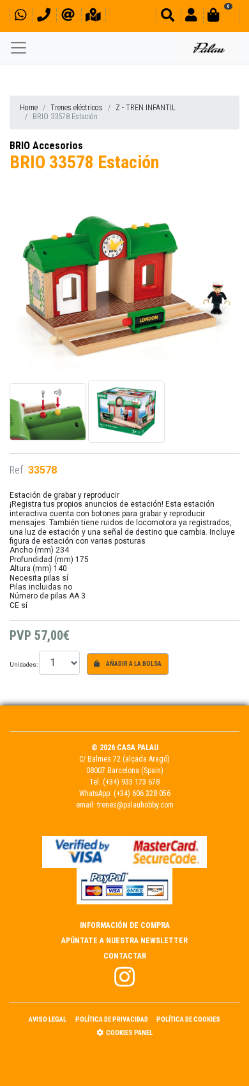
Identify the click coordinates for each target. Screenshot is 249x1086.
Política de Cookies (188, 1019)
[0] (220, 17)
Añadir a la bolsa (133, 663)
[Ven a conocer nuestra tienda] (93, 17)
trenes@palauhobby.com (135, 804)
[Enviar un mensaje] (68, 17)
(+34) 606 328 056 (142, 793)
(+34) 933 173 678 (131, 782)
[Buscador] (167, 17)
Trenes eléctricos (76, 107)
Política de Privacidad (111, 1019)
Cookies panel (129, 1033)
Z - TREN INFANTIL (146, 107)
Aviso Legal (47, 1019)
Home (29, 107)
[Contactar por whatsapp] (20, 17)
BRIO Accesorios (46, 146)
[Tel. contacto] (43, 17)
